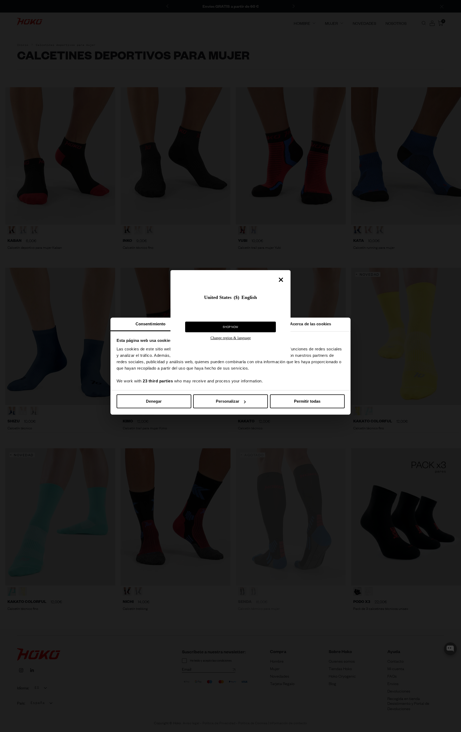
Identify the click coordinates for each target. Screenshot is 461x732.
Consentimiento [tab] (150, 324)
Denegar (154, 401)
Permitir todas (307, 401)
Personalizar (227, 401)
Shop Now (230, 327)
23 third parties (158, 381)
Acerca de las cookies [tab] (310, 324)
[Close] (281, 279)
